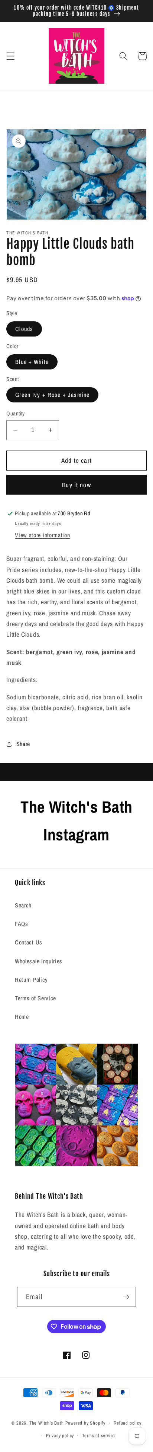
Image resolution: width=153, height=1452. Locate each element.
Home (22, 1017)
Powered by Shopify (85, 1423)
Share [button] (23, 744)
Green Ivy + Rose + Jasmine (52, 395)
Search (23, 905)
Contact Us (28, 942)
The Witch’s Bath (46, 1423)
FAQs (21, 924)
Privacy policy (60, 1435)
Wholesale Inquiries (38, 961)
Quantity (15, 413)
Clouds (24, 329)
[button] (10, 56)
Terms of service (98, 1435)
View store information (42, 535)
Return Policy (31, 980)
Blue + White (32, 362)
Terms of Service (35, 998)
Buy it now (76, 485)
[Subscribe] (126, 1297)
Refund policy (127, 1423)
